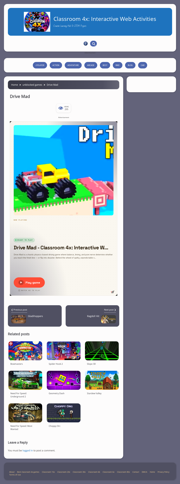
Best (105, 65)
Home (14, 84)
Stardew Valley (94, 393)
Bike (118, 65)
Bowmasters (16, 363)
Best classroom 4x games (28, 472)
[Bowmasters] (25, 350)
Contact (135, 472)
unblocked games (32, 84)
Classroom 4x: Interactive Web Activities (104, 18)
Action (55, 65)
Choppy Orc (54, 426)
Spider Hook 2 (56, 363)
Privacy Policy (163, 472)
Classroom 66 (94, 472)
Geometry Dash (56, 393)
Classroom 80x (123, 472)
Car (142, 65)
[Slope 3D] (102, 350)
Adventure (73, 65)
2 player (40, 65)
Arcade (90, 65)
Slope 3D (91, 363)
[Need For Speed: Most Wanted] (25, 412)
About (11, 472)
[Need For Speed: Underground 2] (25, 380)
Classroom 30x (79, 472)
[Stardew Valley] (102, 380)
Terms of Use (15, 474)
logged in (28, 450)
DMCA (144, 472)
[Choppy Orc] (64, 412)
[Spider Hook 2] (64, 350)
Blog (130, 65)
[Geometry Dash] (64, 380)
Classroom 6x (108, 472)
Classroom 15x (48, 472)
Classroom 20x (63, 472)
